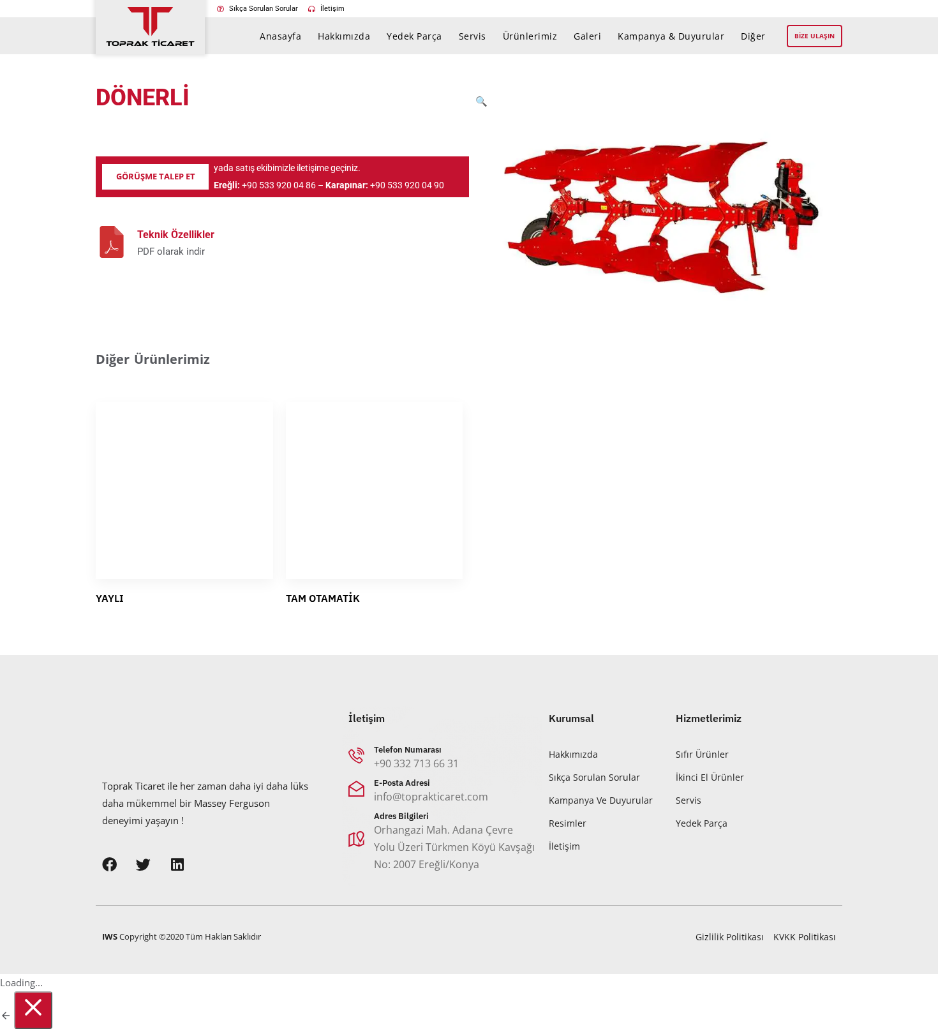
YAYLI (110, 598)
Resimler (567, 822)
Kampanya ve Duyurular (601, 799)
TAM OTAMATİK (323, 598)
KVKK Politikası (804, 936)
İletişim (564, 845)
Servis (472, 36)
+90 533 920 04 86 (279, 185)
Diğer (753, 36)
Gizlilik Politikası (730, 936)
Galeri (587, 36)
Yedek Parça (414, 36)
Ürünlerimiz (530, 36)
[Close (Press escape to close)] (33, 1010)
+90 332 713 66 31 (416, 763)
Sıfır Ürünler (702, 753)
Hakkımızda (344, 36)
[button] (481, 209)
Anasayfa (280, 36)
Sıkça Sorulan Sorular (594, 776)
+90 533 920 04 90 (407, 185)
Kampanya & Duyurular (671, 36)
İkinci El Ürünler (710, 776)
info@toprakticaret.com (431, 796)
